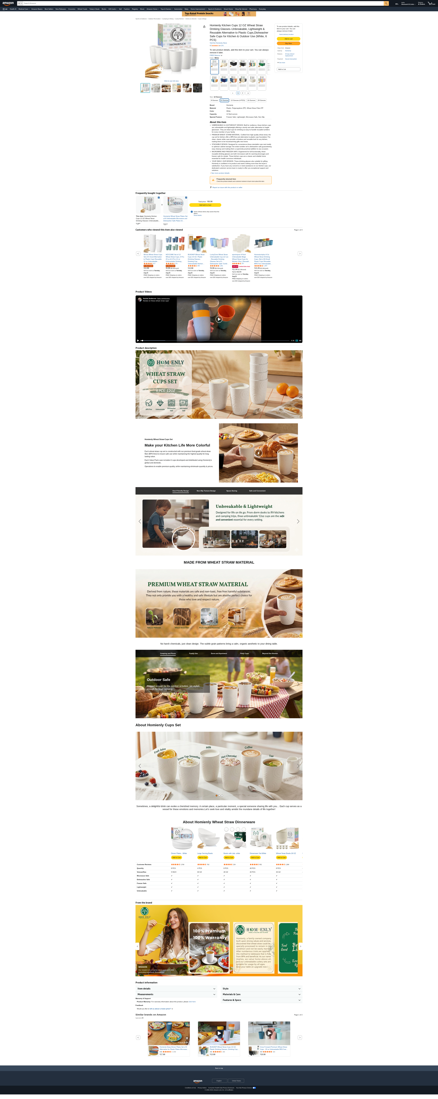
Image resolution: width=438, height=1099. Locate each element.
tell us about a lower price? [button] (160, 1009)
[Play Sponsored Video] (219, 1033)
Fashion (127, 9)
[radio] (145, 87)
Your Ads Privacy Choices (244, 1088)
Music (142, 9)
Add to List (282, 69)
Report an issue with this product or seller (227, 187)
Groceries (71, 9)
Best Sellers (49, 9)
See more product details (220, 173)
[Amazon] (8, 3)
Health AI (13, 9)
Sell (120, 9)
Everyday (262, 9)
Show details (198, 215)
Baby (186, 9)
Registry (135, 9)
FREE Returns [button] (215, 55)
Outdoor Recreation (154, 19)
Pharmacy (253, 9)
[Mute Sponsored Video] (187, 1042)
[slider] (214, 340)
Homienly (288, 51)
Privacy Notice (202, 1088)
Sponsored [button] (139, 1018)
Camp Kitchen (179, 19)
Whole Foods (82, 9)
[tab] (180, 491)
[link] (176, 205)
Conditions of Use (190, 1088)
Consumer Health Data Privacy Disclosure (221, 1088)
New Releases (61, 9)
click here (192, 1002)
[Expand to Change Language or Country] (398, 4)
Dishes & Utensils (191, 19)
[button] (5, 9)
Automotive (178, 9)
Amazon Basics (36, 9)
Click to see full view (171, 81)
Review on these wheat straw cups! (156, 301)
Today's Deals (94, 9)
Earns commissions (163, 298)
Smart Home (228, 9)
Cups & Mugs (202, 19)
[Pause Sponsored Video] (187, 1038)
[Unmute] (300, 340)
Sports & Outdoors (215, 9)
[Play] (137, 340)
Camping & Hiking (167, 19)
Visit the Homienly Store (218, 43)
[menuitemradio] (297, 340)
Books (104, 9)
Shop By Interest (241, 9)
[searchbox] (203, 3)
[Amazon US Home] (197, 1081)
